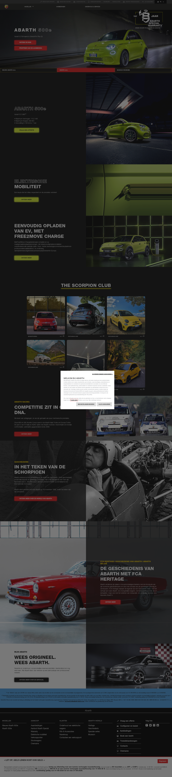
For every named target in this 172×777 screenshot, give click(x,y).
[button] (102, 374)
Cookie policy (74, 400)
